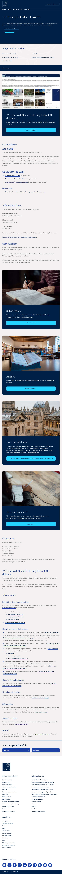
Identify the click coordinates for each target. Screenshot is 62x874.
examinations (15, 617)
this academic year (14, 656)
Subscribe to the (12, 29)
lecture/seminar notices (15, 614)
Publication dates (9, 32)
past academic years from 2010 (18, 658)
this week (11, 653)
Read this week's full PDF (12, 176)
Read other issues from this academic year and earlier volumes (25, 192)
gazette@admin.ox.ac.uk (42, 734)
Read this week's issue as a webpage (16, 182)
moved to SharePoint (21, 724)
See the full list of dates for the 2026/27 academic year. (19, 237)
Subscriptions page (42, 712)
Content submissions (9, 608)
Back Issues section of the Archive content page (18, 638)
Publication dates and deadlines (15, 623)
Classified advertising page (40, 698)
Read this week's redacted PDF (14, 179)
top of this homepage (51, 632)
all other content (13, 619)
